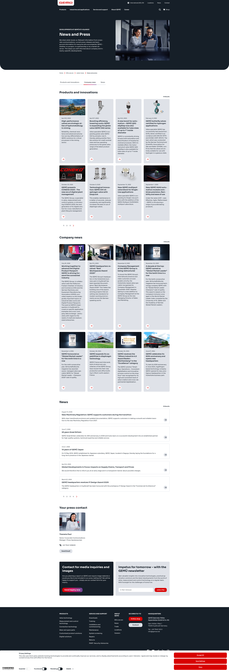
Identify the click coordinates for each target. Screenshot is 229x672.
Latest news (80, 73)
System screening (95, 633)
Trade (116, 626)
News (116, 623)
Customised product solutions (70, 633)
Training (92, 621)
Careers (117, 633)
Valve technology (65, 618)
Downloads (93, 618)
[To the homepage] (65, 3)
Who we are (70, 73)
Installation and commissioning (94, 626)
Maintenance (93, 630)
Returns (92, 640)
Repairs (92, 637)
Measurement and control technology (68, 622)
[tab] (69, 82)
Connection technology (68, 627)
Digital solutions (65, 637)
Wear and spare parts (67, 630)
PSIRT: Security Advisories (98, 643)
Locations (118, 630)
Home (61, 73)
